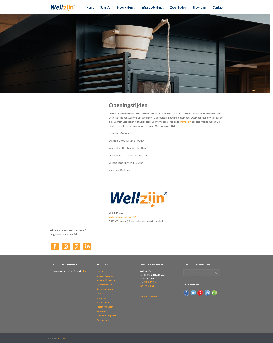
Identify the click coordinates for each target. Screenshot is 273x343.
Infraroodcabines (152, 7)
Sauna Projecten (105, 289)
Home (90, 7)
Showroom (199, 7)
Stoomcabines (126, 7)
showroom (185, 121)
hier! (85, 271)
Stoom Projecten (105, 306)
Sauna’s (105, 7)
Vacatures (102, 311)
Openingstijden (104, 284)
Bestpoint (62, 338)
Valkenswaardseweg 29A (122, 216)
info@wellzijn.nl (147, 285)
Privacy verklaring (148, 295)
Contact (218, 7)
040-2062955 (150, 282)
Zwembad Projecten (107, 315)
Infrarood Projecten (106, 280)
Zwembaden (178, 7)
